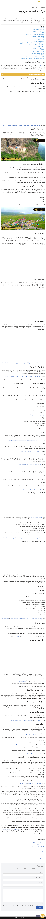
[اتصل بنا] (42, 916)
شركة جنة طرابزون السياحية (37, 517)
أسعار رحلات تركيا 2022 (39, 844)
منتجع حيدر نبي (39, 324)
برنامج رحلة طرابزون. (38, 41)
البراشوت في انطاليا (40, 851)
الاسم (41, 872)
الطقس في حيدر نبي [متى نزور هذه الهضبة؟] (20, 362)
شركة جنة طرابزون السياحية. (35, 44)
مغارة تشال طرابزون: (37, 36)
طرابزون (39, 65)
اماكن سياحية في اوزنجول (35, 125)
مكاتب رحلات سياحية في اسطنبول (10, 537)
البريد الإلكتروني (39, 877)
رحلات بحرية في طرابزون (9, 376)
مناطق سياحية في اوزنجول (24, 125)
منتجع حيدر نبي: (38, 39)
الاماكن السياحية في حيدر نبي (35, 362)
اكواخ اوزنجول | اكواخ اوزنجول (27, 720)
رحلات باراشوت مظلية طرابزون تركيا (10, 125)
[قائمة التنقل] (2, 2)
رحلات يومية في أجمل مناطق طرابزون (36, 414)
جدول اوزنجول (16, 636)
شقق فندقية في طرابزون (32, 440)
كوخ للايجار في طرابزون (22, 537)
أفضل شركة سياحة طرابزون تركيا (34, 537)
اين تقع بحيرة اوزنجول (36, 451)
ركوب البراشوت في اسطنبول (38, 848)
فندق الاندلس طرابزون (12, 440)
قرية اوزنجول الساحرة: (37, 29)
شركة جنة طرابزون (8, 829)
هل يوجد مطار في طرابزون (15, 618)
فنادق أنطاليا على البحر (21, 440)
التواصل (17, 829)
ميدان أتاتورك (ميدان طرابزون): (35, 32)
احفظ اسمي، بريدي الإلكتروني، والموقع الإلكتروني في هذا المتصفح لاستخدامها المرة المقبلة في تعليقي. (23, 905)
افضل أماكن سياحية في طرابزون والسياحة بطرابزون (31, 618)
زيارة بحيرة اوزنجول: (37, 48)
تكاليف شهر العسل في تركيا (38, 842)
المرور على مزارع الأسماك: (36, 49)
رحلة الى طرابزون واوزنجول (35, 488)
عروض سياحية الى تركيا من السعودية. (34, 56)
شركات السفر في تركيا (24, 488)
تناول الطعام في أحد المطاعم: (35, 51)
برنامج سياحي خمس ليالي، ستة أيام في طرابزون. (31, 43)
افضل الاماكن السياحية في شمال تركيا (11, 488)
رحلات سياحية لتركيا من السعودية (34, 783)
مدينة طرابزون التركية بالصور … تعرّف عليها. (32, 734)
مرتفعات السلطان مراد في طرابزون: (33, 34)
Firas (41, 13)
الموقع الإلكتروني (40, 882)
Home (44, 7)
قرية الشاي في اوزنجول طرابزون (13, 744)
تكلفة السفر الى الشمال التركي (38, 846)
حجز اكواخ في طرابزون (38, 720)
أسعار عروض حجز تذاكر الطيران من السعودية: (31, 58)
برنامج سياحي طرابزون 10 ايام (35, 376)
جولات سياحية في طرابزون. (36, 27)
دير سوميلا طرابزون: (37, 31)
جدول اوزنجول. (39, 46)
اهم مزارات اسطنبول (6, 362)
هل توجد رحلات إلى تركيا (22, 783)
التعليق (41, 887)
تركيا (27, 65)
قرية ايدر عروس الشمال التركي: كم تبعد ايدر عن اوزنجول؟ (29, 464)
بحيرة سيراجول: (38, 37)
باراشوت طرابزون (22, 681)
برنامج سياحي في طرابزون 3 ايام (22, 376)
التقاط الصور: (39, 54)
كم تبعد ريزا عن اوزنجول (14, 753)
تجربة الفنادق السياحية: (37, 53)
